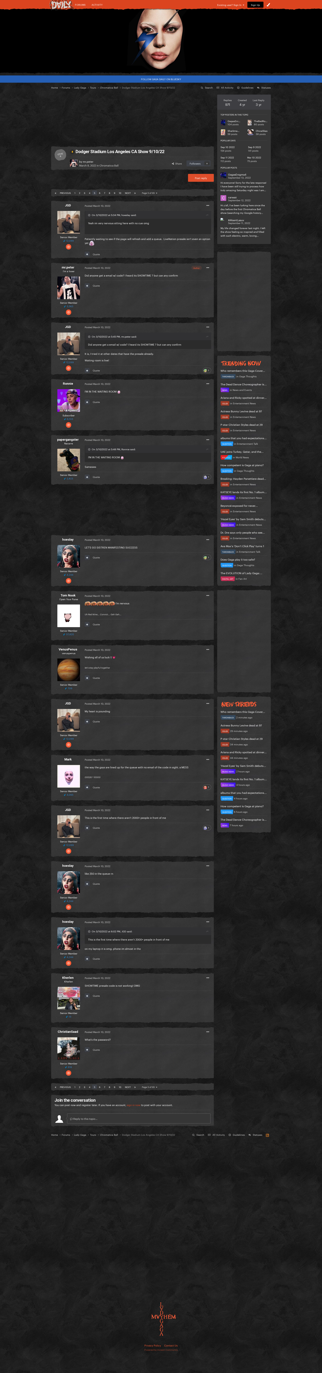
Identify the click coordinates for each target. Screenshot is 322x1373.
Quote (96, 254)
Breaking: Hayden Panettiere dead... (243, 478)
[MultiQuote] (87, 254)
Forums (80, 4)
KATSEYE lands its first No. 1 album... (244, 492)
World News (242, 457)
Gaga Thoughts (248, 376)
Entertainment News (244, 403)
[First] (55, 192)
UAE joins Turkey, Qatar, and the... (242, 451)
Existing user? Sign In (230, 5)
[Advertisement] (132, 118)
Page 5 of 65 (149, 192)
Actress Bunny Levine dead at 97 (241, 411)
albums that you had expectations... (244, 438)
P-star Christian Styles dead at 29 (242, 424)
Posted (97, 205)
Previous (65, 192)
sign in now (133, 1105)
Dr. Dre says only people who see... (243, 532)
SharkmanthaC (236, 130)
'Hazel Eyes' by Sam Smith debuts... (243, 519)
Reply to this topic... (85, 1118)
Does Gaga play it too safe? (238, 559)
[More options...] (207, 206)
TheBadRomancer (264, 121)
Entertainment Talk (247, 443)
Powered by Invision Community (161, 1349)
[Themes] (268, 4)
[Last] (135, 192)
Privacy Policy (152, 1345)
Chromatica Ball (109, 165)
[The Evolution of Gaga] (161, 41)
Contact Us (171, 1345)
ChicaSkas (261, 130)
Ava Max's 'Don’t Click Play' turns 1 (242, 546)
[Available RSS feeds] (267, 1134)
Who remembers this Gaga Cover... (243, 370)
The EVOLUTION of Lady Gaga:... (241, 573)
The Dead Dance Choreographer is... (244, 384)
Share (178, 163)
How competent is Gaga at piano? (242, 465)
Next (128, 192)
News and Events (242, 390)
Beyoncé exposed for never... (239, 505)
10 (120, 192)
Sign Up (255, 5)
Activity (97, 4)
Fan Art (242, 578)
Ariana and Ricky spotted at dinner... (244, 397)
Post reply (201, 178)
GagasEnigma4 (236, 121)
